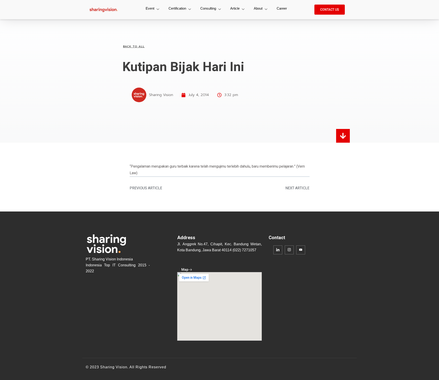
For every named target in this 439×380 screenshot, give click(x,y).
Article (235, 8)
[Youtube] (300, 249)
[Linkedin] (277, 249)
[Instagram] (289, 249)
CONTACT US (329, 9)
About (258, 8)
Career (282, 8)
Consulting (208, 8)
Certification (177, 8)
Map (184, 270)
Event (150, 8)
